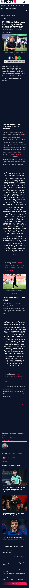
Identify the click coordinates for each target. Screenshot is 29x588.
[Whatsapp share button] (19, 58)
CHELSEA (15, 12)
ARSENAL (20, 12)
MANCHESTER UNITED (6, 12)
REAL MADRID (4, 8)
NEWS (4, 19)
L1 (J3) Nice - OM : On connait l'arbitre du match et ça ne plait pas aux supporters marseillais (14, 489)
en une (7, 546)
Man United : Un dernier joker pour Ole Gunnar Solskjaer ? (13, 514)
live (11, 546)
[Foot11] (8, 2)
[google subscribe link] (12, 453)
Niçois (21, 135)
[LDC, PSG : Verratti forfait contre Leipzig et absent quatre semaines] (14, 527)
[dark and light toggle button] (27, 10)
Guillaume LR (8, 32)
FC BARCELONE (12, 8)
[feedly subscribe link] (20, 453)
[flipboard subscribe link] (6, 458)
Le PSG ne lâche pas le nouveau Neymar (12, 569)
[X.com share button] (13, 58)
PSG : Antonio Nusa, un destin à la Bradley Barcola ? (15, 557)
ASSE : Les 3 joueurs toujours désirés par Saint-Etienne (14, 563)
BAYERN (3, 15)
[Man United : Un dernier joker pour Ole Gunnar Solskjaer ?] (14, 503)
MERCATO (3, 5)
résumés (16, 546)
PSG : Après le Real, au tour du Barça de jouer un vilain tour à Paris (14, 551)
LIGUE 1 (20, 5)
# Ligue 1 (5, 462)
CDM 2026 (9, 5)
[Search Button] (24, 2)
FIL (3, 546)
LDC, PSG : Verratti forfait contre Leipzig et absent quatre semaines (13, 538)
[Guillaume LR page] (5, 446)
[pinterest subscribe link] (14, 458)
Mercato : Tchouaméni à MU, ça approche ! (13, 579)
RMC (14, 254)
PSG (17, 5)
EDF (14, 5)
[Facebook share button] (9, 58)
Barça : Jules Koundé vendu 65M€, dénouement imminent (14, 574)
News (4, 484)
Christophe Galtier (15, 154)
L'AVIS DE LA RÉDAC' (10, 15)
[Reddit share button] (16, 58)
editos (21, 546)
